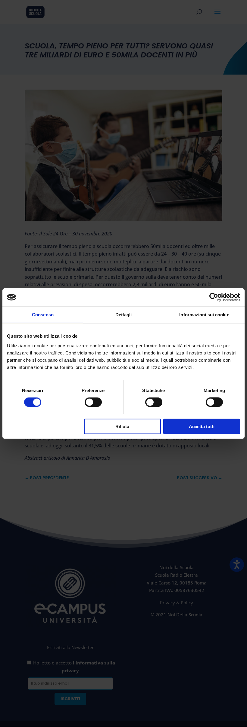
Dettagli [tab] (123, 314)
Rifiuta (122, 426)
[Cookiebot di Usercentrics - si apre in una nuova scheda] (213, 297)
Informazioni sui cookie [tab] (204, 314)
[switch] (93, 402)
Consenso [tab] (43, 314)
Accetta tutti (201, 426)
